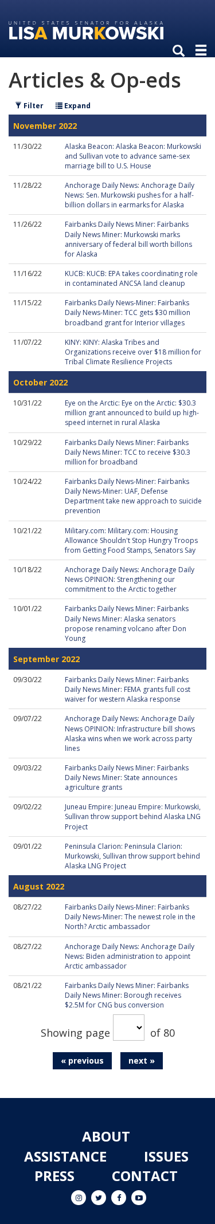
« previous (82, 1060)
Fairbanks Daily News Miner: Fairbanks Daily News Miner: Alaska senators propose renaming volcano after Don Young (127, 623)
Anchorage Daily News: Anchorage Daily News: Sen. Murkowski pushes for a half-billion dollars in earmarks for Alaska (129, 195)
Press (54, 1175)
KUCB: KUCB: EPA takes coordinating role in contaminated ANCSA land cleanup (131, 278)
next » (141, 1060)
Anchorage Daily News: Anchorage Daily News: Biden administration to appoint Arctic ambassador (129, 956)
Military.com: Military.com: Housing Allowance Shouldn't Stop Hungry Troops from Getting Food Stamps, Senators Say (131, 540)
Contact (145, 1175)
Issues (166, 1156)
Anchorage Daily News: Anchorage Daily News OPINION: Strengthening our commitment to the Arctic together (129, 579)
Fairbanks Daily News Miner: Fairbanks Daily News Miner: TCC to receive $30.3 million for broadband (127, 452)
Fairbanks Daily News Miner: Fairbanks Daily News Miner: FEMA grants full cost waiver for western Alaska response (127, 689)
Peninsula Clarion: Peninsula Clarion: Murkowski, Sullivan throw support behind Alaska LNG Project (132, 856)
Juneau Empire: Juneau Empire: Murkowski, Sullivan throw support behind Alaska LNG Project (133, 816)
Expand (76, 106)
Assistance (65, 1156)
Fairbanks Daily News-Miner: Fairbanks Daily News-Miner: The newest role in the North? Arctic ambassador (130, 916)
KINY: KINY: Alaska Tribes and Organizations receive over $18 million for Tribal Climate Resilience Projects (133, 352)
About (106, 1136)
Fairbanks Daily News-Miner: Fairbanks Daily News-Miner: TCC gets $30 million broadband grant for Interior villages (127, 312)
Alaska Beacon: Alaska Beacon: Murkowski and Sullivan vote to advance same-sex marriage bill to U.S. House (133, 156)
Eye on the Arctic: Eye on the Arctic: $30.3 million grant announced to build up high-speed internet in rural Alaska (132, 412)
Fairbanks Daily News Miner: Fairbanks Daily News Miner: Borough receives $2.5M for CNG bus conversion (127, 995)
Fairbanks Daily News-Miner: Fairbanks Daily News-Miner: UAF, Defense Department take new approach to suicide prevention (133, 496)
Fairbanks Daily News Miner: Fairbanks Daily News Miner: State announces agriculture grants (127, 777)
